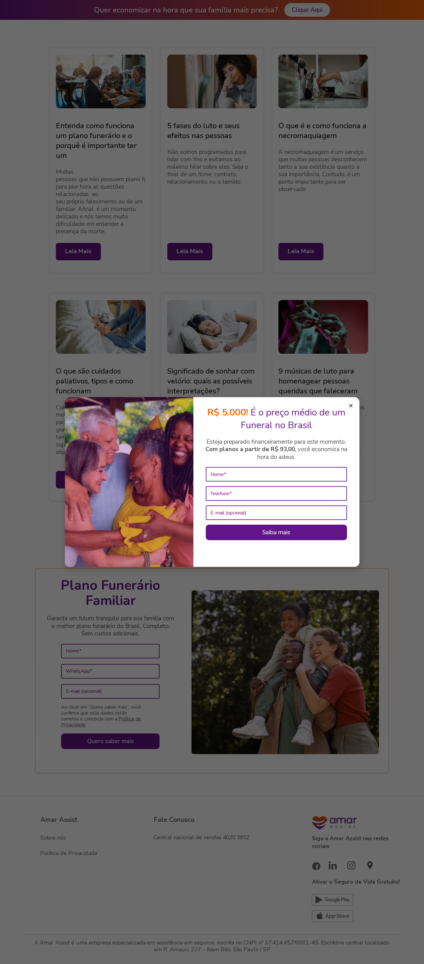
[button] (351, 405)
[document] (212, 482)
